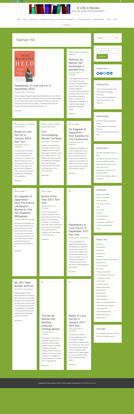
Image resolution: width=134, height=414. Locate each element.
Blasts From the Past (47, 19)
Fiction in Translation (103, 197)
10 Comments (84, 238)
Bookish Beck (101, 253)
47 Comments (54, 141)
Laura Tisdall (101, 281)
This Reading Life (102, 308)
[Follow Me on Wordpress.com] (22, 1)
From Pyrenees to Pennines (106, 275)
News (98, 207)
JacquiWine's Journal (103, 278)
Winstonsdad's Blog (103, 315)
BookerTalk (100, 250)
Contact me (67, 25)
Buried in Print (101, 262)
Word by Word (101, 318)
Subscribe (102, 56)
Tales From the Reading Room (106, 302)
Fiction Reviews (102, 201)
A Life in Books (88, 8)
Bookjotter (100, 256)
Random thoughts (98, 19)
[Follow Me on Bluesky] (13, 1)
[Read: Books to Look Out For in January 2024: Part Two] (24, 125)
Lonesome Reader (102, 284)
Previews (100, 213)
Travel (109, 19)
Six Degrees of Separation (65, 19)
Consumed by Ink (102, 266)
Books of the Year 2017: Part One (50, 200)
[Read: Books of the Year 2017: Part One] (46, 191)
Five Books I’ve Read (83, 19)
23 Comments (29, 219)
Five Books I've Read (103, 204)
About (115, 19)
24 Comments (28, 289)
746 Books (100, 244)
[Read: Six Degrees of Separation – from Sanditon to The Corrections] (74, 124)
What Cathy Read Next (104, 311)
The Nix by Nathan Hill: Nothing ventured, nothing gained (50, 322)
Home (19, 19)
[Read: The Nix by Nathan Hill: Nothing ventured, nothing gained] (51, 296)
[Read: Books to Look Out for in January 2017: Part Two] (79, 296)
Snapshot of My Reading (104, 225)
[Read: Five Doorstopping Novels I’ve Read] (51, 125)
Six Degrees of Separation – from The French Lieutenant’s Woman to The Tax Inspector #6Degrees (24, 206)
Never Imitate (101, 293)
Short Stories (101, 219)
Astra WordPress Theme (88, 383)
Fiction (25, 19)
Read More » (18, 111)
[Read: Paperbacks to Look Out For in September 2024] (24, 66)
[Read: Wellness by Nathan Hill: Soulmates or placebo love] (79, 53)
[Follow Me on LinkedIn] (20, 1)
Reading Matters (102, 296)
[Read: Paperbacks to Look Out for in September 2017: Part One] (79, 205)
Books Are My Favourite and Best (107, 259)
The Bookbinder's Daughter (105, 305)
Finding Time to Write (103, 272)
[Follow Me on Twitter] (18, 1)
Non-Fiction (34, 19)
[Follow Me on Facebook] (15, 1)
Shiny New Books (102, 299)
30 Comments (30, 92)
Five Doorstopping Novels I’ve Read (51, 135)
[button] (121, 1)
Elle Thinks (100, 269)
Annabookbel (101, 247)
